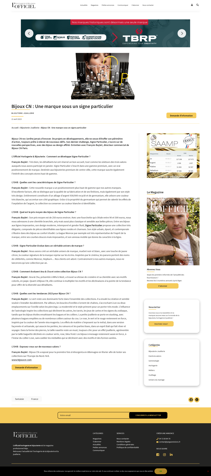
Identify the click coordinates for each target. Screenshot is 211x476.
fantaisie (19, 398)
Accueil (15, 127)
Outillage (152, 375)
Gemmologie (154, 360)
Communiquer (123, 5)
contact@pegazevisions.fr (169, 442)
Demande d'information (181, 115)
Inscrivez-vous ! (161, 324)
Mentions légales (123, 441)
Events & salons (155, 356)
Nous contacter (148, 5)
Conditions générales (125, 444)
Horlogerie (153, 365)
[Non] (208, 471)
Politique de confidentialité (128, 447)
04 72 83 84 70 (164, 438)
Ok (160, 471)
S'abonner (162, 286)
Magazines (94, 5)
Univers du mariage (156, 380)
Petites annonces (108, 5)
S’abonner (135, 5)
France (34, 398)
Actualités (83, 5)
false (29, 33)
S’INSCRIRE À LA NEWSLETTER (148, 415)
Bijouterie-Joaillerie (22, 113)
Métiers (152, 370)
